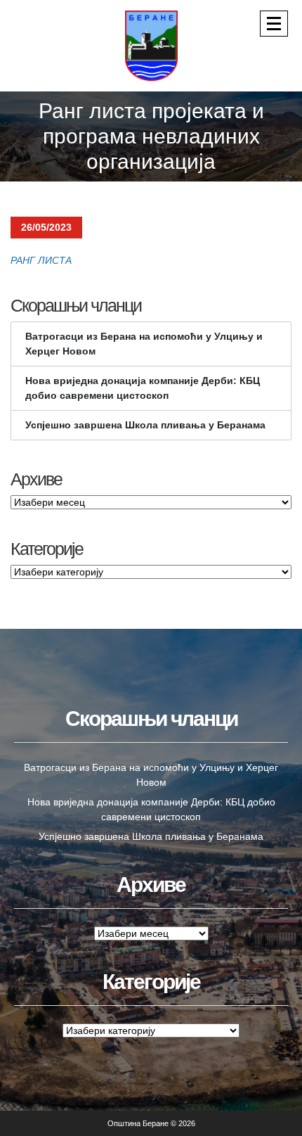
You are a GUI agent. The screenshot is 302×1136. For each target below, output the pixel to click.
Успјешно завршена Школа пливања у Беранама (145, 424)
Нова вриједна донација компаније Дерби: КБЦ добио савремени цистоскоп (142, 388)
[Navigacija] (274, 24)
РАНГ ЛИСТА (42, 260)
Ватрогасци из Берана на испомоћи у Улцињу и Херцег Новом (144, 344)
